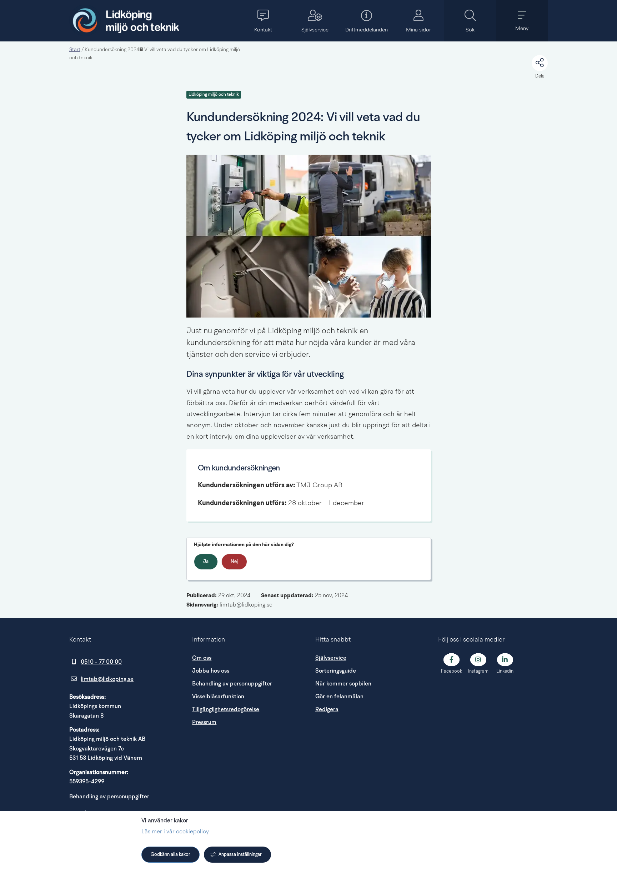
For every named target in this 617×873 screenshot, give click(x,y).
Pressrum (247, 722)
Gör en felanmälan (339, 696)
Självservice (330, 658)
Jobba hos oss (210, 671)
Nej (234, 561)
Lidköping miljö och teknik (214, 95)
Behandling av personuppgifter (109, 796)
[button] (263, 20)
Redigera (326, 709)
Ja (206, 561)
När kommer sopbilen (343, 684)
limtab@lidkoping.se (107, 679)
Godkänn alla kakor (170, 854)
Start (74, 49)
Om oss (201, 658)
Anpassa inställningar (240, 854)
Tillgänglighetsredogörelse (225, 709)
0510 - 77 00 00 (101, 662)
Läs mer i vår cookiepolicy (175, 832)
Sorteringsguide (335, 671)
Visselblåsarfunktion (218, 696)
